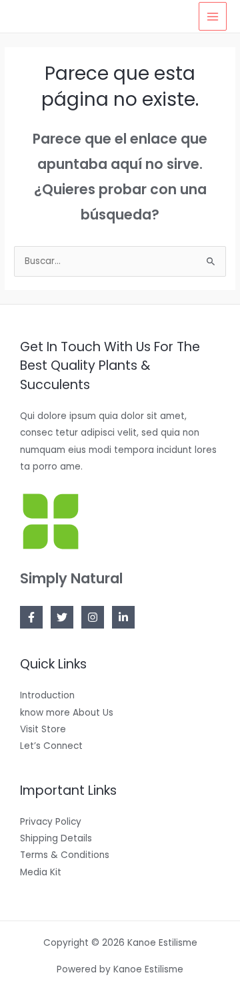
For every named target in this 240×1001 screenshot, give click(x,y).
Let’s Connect (51, 746)
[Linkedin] (123, 617)
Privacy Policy (50, 821)
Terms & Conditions (64, 855)
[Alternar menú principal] (213, 16)
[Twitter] (62, 617)
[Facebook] (31, 617)
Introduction (47, 695)
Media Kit (40, 872)
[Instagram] (92, 617)
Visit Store (43, 729)
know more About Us (66, 712)
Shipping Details (56, 838)
